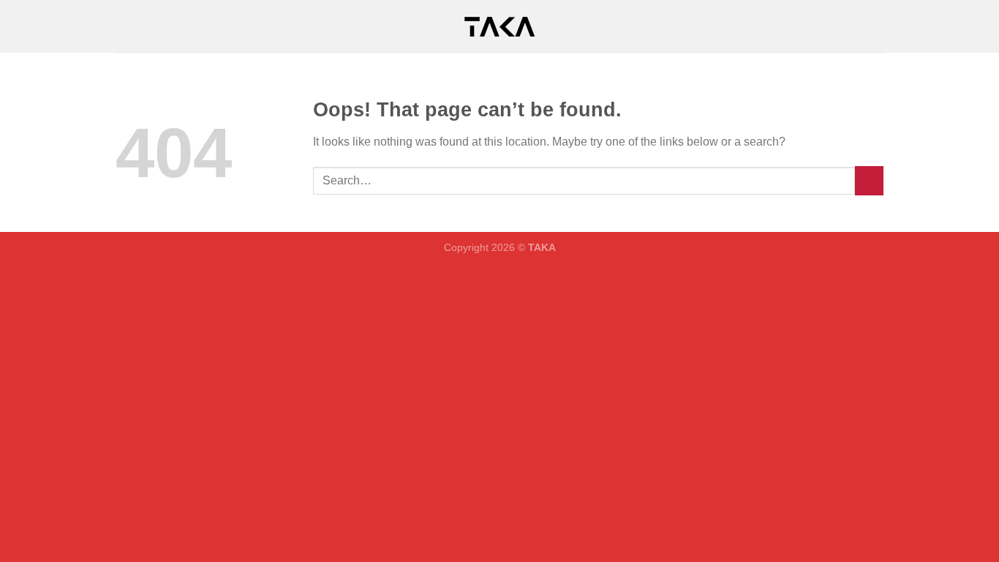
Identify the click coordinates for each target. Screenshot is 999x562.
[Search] (877, 26)
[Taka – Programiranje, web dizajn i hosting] (499, 27)
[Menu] (124, 26)
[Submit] (869, 180)
